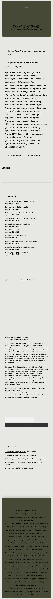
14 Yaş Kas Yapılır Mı (14, 468)
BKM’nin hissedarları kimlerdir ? (19, 213)
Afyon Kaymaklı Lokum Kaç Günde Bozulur (21, 459)
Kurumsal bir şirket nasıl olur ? (19, 224)
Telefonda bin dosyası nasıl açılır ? (21, 201)
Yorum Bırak (36, 155)
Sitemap (6, 168)
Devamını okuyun (16, 156)
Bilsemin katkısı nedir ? (15, 236)
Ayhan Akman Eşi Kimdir (23, 62)
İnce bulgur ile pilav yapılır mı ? (20, 218)
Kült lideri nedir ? (13, 230)
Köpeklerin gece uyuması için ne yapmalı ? (23, 241)
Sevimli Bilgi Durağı (26, 26)
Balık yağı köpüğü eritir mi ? (17, 253)
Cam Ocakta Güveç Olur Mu (15, 452)
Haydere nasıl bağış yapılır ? (17, 207)
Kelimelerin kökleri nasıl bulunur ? (20, 247)
